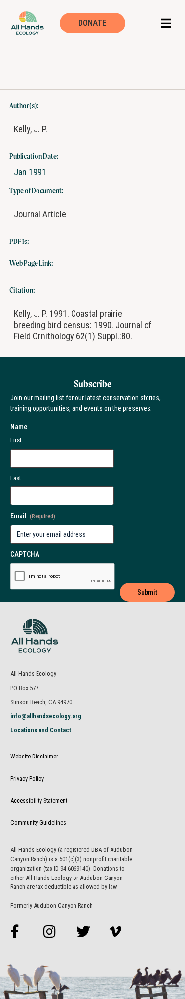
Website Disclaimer (34, 756)
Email (32, 516)
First (16, 440)
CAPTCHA (24, 554)
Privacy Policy (27, 778)
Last (15, 478)
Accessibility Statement (38, 800)
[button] (166, 22)
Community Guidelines (38, 822)
